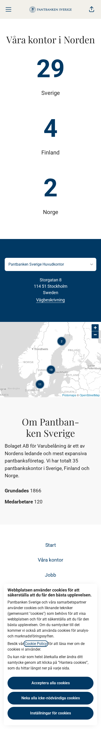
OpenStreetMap (90, 395)
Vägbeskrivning (50, 299)
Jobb (50, 575)
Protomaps (69, 395)
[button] (91, 9)
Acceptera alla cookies (50, 683)
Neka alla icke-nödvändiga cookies (50, 698)
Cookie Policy (36, 643)
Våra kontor (50, 560)
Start (50, 545)
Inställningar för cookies (50, 713)
